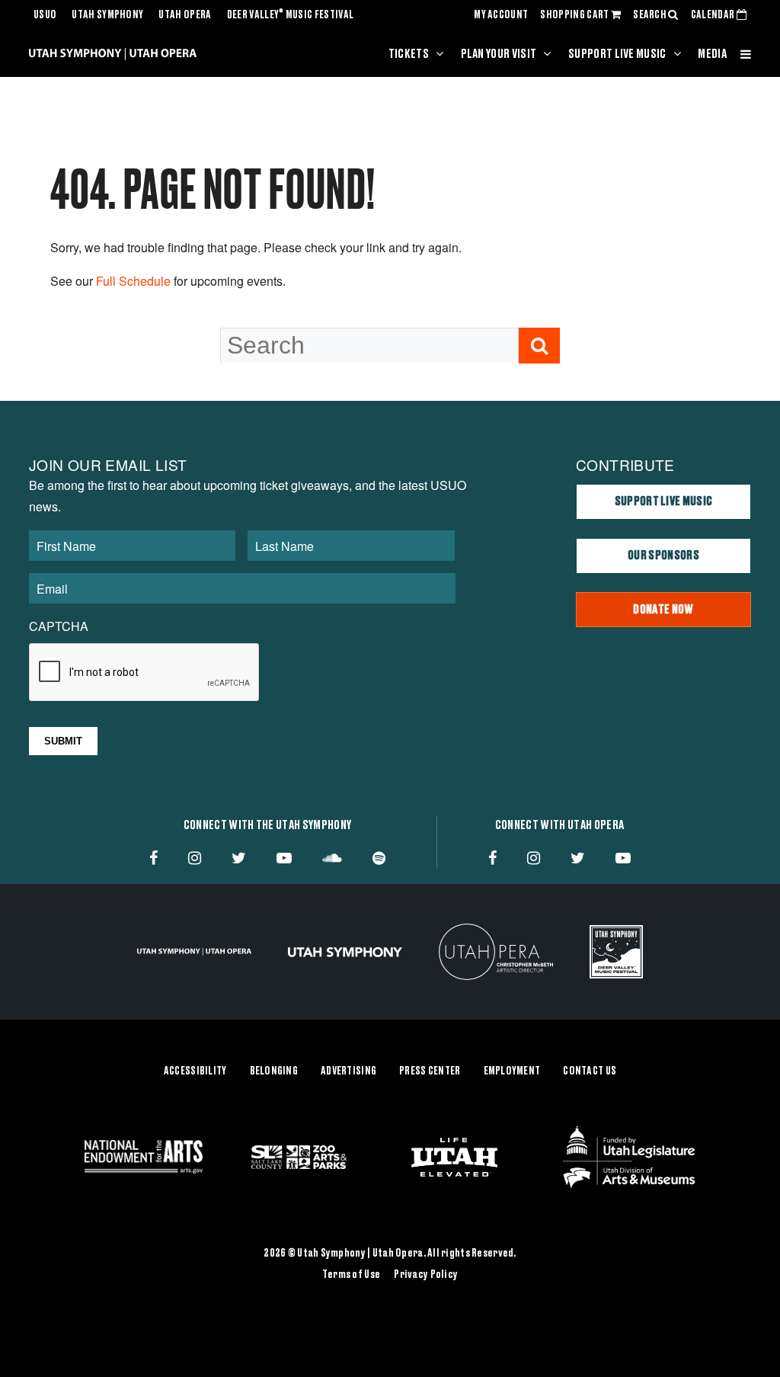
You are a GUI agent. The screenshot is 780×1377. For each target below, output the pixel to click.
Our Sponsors (663, 555)
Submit (63, 741)
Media (712, 54)
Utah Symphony (107, 15)
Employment (512, 1071)
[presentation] (145, 673)
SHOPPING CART (575, 15)
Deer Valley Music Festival (290, 15)
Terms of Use (351, 1275)
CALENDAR (714, 15)
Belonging (274, 1071)
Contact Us (589, 1071)
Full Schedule (133, 281)
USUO (45, 15)
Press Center (429, 1071)
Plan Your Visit (499, 54)
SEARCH (650, 15)
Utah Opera (184, 15)
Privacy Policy (426, 1275)
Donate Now (663, 610)
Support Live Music (617, 54)
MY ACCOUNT (501, 15)
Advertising (348, 1071)
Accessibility (195, 1071)
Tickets (408, 54)
